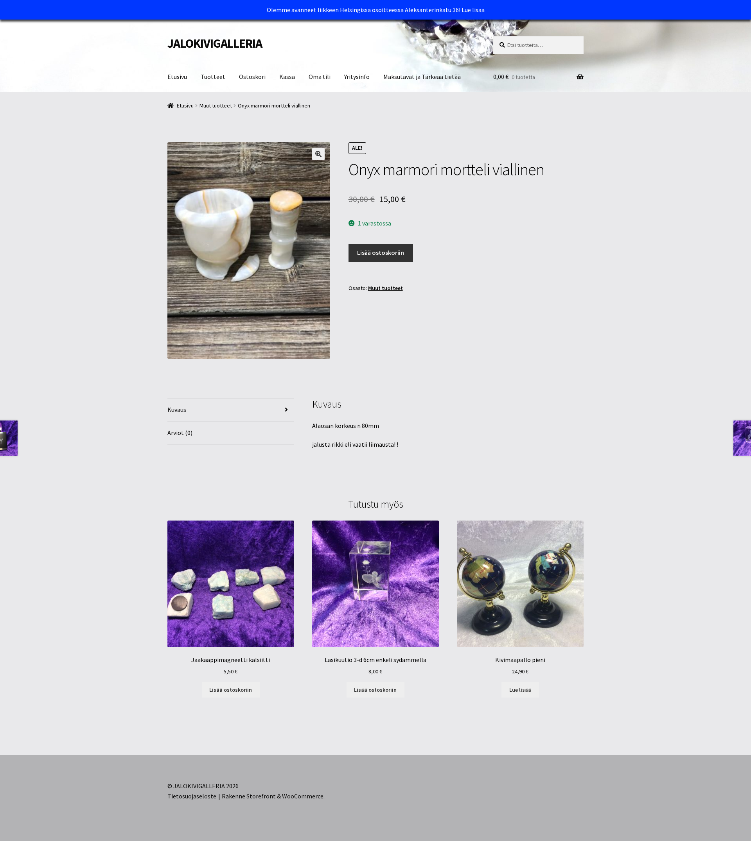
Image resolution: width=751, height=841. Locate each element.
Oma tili (320, 77)
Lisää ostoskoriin (380, 252)
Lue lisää (473, 10)
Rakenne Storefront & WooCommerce (272, 796)
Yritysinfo (357, 77)
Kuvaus (176, 409)
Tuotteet (213, 77)
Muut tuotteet (215, 105)
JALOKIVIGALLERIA (214, 43)
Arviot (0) (179, 433)
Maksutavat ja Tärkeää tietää (422, 77)
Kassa (287, 77)
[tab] (230, 410)
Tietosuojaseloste (191, 796)
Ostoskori (252, 77)
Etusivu (177, 77)
